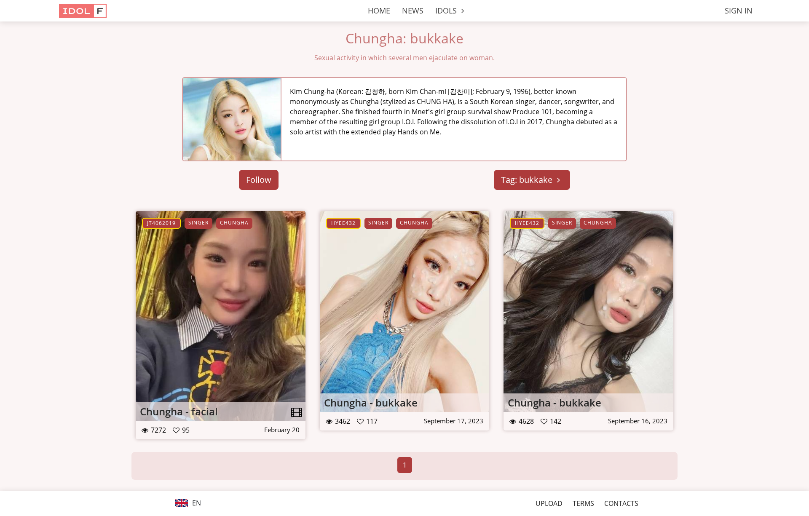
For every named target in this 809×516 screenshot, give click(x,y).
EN (195, 503)
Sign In (739, 10)
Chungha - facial (179, 411)
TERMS (583, 503)
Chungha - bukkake (371, 402)
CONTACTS (621, 503)
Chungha (234, 222)
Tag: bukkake (528, 179)
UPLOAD (549, 503)
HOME (379, 10)
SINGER (198, 222)
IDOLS (447, 10)
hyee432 (343, 223)
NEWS (412, 10)
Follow (258, 179)
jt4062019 (161, 223)
